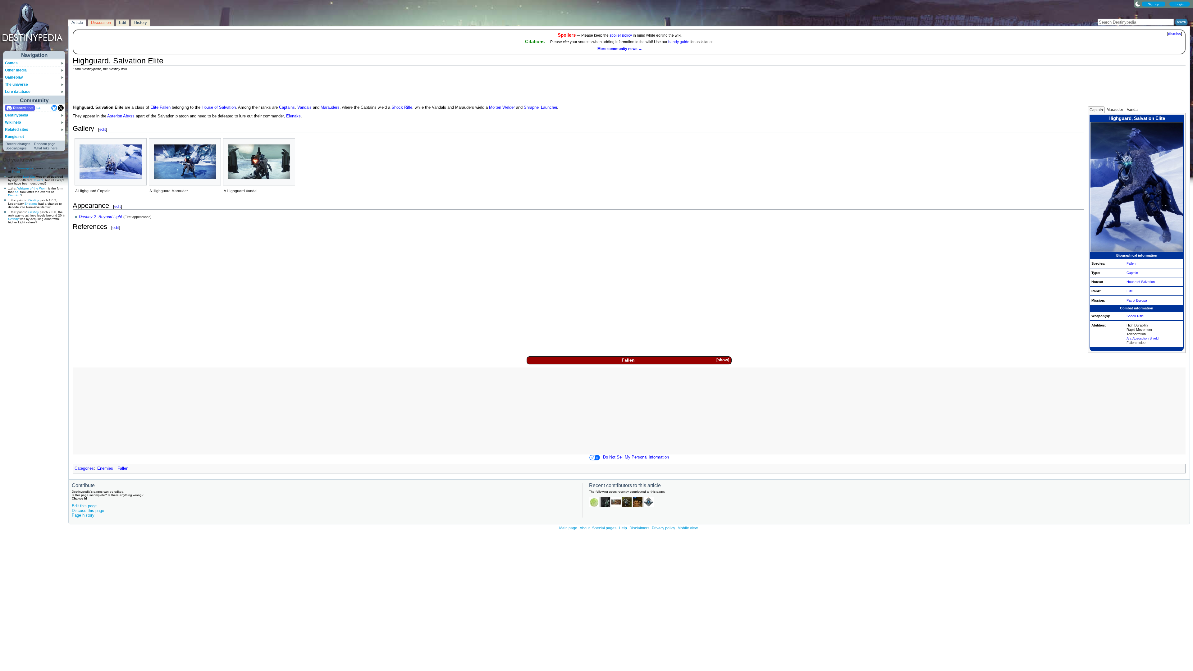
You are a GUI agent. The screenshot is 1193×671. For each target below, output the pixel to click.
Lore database (17, 91)
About (585, 528)
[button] (723, 360)
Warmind (14, 195)
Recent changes (18, 144)
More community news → (619, 49)
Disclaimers (639, 528)
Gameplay (14, 77)
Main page (568, 528)
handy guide (678, 42)
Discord (19, 108)
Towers (38, 180)
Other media (16, 70)
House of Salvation (1141, 282)
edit (102, 129)
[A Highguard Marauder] (185, 162)
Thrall (16, 171)
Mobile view (688, 528)
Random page (44, 144)
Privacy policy (663, 528)
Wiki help (13, 122)
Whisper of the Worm (32, 188)
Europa (1141, 300)
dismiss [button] (1174, 34)
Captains (287, 107)
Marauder (1115, 109)
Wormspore (25, 168)
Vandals (304, 107)
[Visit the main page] (34, 28)
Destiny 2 (87, 217)
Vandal (1133, 109)
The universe (16, 84)
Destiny (33, 200)
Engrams (31, 203)
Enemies (105, 468)
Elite (1130, 291)
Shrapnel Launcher (540, 107)
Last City (29, 176)
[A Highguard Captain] (110, 162)
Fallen (1131, 263)
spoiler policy (621, 35)
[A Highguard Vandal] (259, 162)
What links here (45, 148)
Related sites (16, 129)
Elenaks (293, 116)
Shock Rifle (1135, 316)
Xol (17, 192)
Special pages (16, 148)
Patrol (1131, 300)
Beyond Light (110, 217)
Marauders (330, 107)
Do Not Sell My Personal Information (636, 457)
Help (623, 528)
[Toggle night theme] (1137, 4)
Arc (1129, 338)
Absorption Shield (1145, 338)
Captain (1096, 110)
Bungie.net (14, 137)
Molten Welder (502, 107)
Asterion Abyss (121, 116)
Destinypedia (16, 115)
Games (11, 63)
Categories (84, 468)
